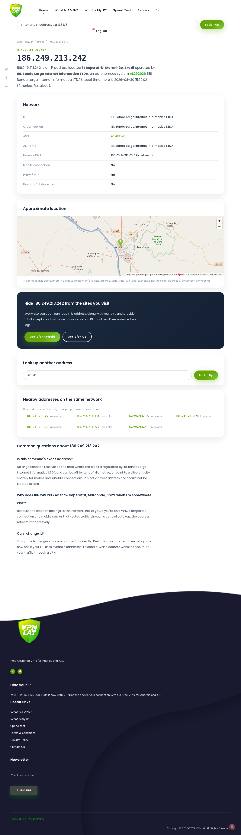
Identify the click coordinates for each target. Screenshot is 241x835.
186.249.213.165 (137, 416)
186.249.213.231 (137, 426)
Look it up (212, 25)
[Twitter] (20, 671)
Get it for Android (42, 337)
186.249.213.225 (87, 426)
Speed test (17, 726)
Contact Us (17, 747)
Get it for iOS (77, 337)
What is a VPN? (21, 712)
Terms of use (18, 819)
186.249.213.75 (37, 416)
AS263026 (138, 73)
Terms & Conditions (23, 733)
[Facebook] (12, 671)
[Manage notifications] (232, 827)
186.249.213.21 (37, 426)
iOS (223, 14)
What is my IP (25, 42)
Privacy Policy (19, 740)
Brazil (40, 42)
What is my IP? (20, 719)
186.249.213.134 (87, 416)
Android (218, 6)
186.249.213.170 (187, 416)
